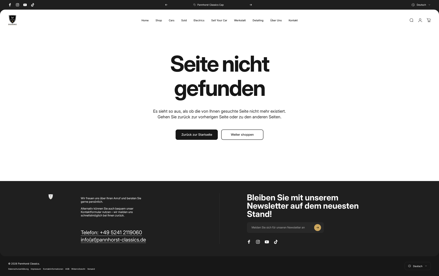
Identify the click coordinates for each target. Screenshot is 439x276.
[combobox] (421, 5)
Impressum (36, 269)
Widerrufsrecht (78, 269)
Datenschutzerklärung (18, 269)
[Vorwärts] (250, 5)
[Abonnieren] (317, 227)
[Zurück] (166, 5)
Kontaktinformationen (53, 269)
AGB (67, 269)
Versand (91, 269)
